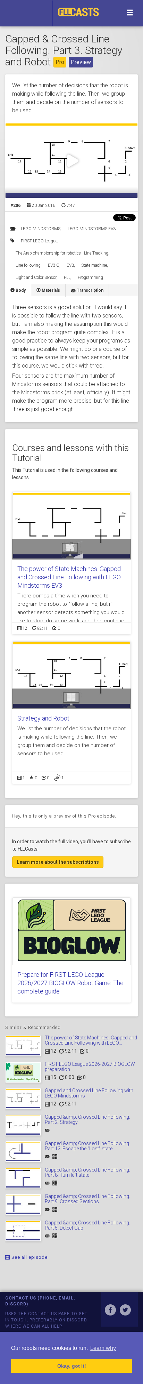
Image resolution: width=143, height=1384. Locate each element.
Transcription (89, 290)
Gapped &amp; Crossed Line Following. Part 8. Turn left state (87, 1172)
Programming (90, 277)
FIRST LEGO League (39, 241)
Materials (50, 290)
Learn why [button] (103, 1348)
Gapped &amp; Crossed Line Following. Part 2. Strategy (87, 1119)
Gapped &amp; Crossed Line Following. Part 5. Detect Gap (87, 1225)
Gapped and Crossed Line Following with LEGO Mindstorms (89, 1093)
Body (20, 290)
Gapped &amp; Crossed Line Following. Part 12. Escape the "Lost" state (87, 1146)
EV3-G (53, 265)
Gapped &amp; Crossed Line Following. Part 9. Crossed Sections (87, 1198)
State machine (94, 265)
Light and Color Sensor (36, 277)
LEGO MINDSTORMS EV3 (92, 228)
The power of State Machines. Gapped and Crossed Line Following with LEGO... (91, 1040)
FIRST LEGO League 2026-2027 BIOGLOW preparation (90, 1066)
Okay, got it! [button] (71, 1366)
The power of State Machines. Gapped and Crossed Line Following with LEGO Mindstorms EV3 (69, 577)
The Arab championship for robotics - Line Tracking (62, 253)
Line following (28, 265)
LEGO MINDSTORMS (40, 228)
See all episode (29, 1257)
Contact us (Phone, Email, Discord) (40, 1301)
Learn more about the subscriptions (58, 862)
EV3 (70, 265)
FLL (67, 277)
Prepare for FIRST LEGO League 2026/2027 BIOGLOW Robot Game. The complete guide (70, 983)
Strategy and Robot (43, 718)
